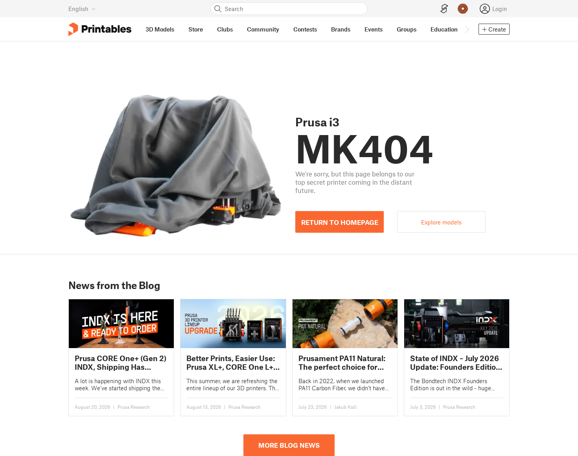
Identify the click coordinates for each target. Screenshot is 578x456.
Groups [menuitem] (406, 29)
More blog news (289, 445)
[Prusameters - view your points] (463, 9)
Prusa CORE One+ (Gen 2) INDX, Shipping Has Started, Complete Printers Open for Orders (120, 362)
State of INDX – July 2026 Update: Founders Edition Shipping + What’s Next (455, 362)
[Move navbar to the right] (467, 29)
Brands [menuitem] (340, 29)
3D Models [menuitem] (159, 29)
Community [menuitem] (263, 29)
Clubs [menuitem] (225, 29)
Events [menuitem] (373, 29)
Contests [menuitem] (305, 29)
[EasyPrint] (444, 9)
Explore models (441, 222)
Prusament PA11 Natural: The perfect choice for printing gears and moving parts (341, 362)
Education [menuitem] (444, 29)
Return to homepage (339, 222)
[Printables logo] (99, 29)
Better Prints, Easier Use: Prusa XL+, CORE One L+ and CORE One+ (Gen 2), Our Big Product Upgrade (231, 362)
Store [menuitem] (195, 29)
